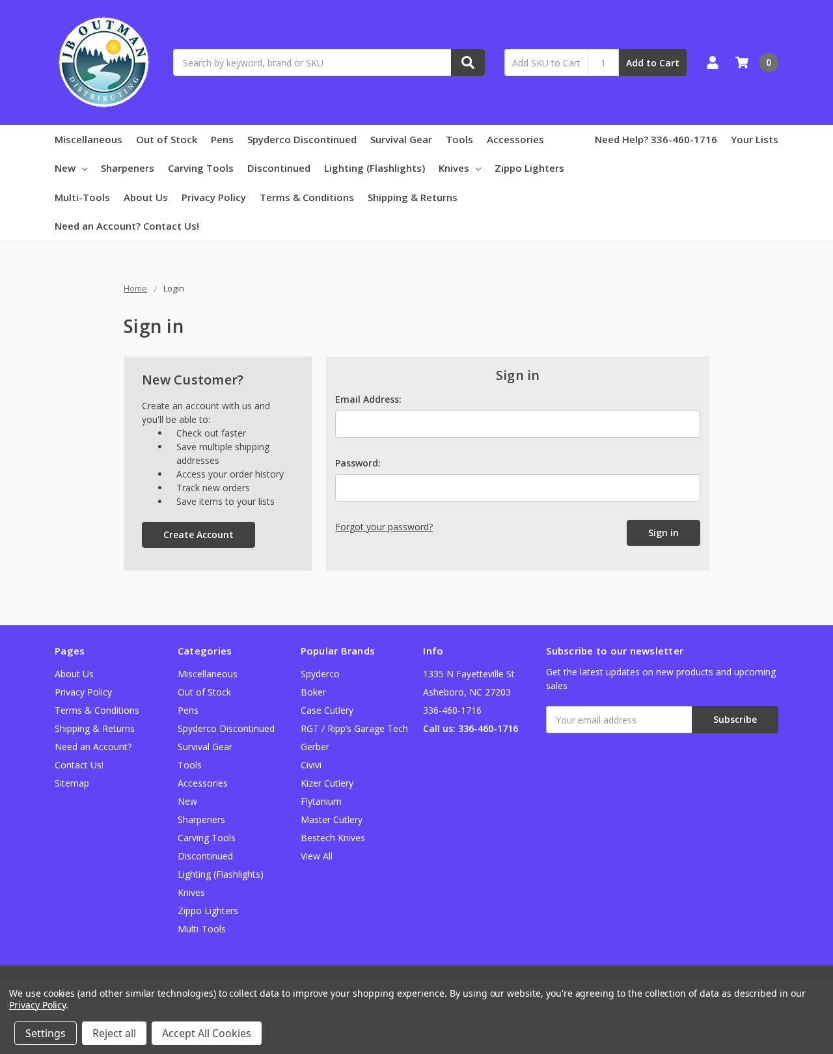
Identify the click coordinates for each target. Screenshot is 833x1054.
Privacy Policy (214, 197)
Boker (313, 692)
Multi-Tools (82, 197)
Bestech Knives (333, 837)
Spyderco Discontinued (302, 139)
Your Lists (754, 139)
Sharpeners (127, 167)
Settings (45, 1033)
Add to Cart (652, 63)
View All (317, 856)
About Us (146, 197)
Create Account (198, 534)
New (65, 167)
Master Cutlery (331, 819)
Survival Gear (401, 139)
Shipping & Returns (412, 197)
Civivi (311, 765)
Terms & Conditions (307, 197)
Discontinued (278, 167)
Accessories (515, 139)
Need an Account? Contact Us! (127, 225)
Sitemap (72, 783)
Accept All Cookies (206, 1033)
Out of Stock (166, 139)
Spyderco (320, 674)
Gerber (315, 746)
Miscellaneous (88, 139)
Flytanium (321, 801)
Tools (459, 139)
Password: (358, 463)
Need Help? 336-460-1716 (656, 139)
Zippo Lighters (529, 167)
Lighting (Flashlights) (374, 167)
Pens (222, 139)
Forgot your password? (384, 526)
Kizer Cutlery (327, 783)
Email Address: (368, 399)
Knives (454, 167)
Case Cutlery (327, 710)
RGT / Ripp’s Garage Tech (354, 728)
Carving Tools (201, 167)
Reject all (114, 1033)
